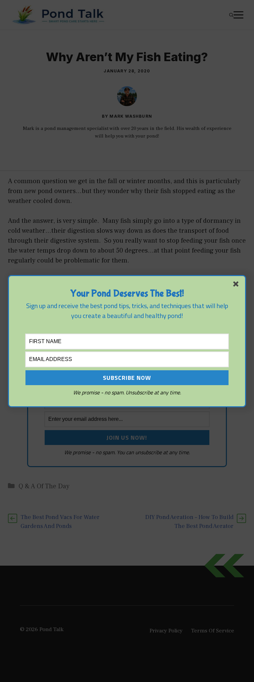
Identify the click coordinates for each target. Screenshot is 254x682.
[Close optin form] (237, 285)
